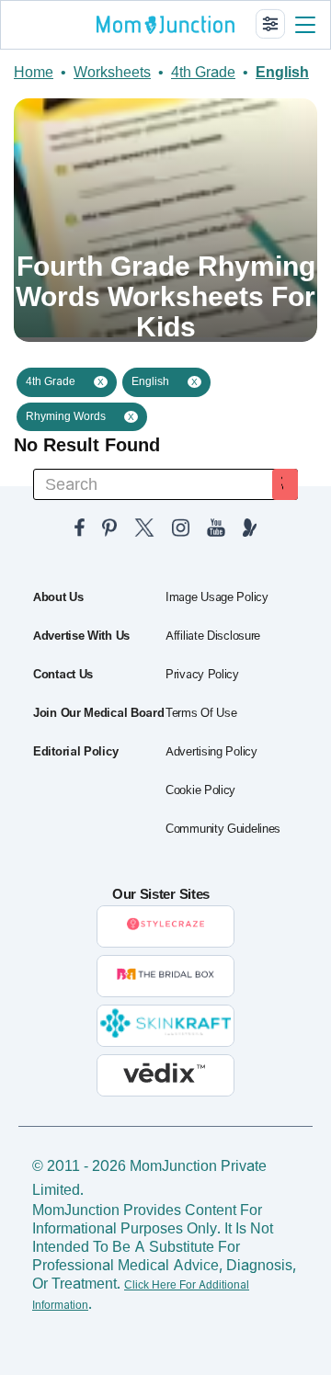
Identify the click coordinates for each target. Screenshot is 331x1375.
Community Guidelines (223, 829)
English (282, 72)
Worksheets (112, 72)
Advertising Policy (211, 751)
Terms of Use (201, 713)
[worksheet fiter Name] (270, 24)
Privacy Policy (202, 674)
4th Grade (203, 72)
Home (33, 72)
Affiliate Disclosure (213, 636)
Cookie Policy (200, 790)
